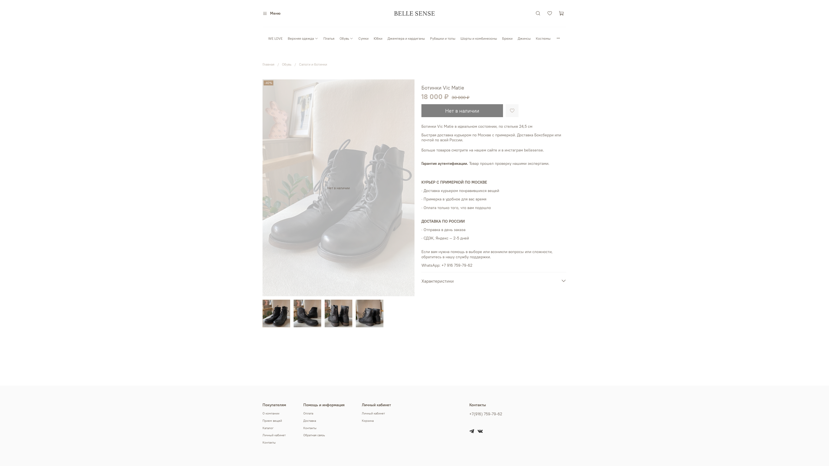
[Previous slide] (269, 188)
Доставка (309, 421)
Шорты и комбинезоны (478, 38)
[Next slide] (407, 188)
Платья (328, 38)
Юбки (378, 38)
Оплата (308, 413)
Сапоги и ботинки (313, 64)
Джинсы (524, 38)
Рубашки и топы (442, 38)
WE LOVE (275, 38)
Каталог (268, 428)
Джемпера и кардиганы (406, 38)
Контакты (269, 442)
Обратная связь (314, 435)
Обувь (344, 38)
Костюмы (543, 38)
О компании (271, 413)
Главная (268, 64)
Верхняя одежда (301, 38)
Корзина (368, 421)
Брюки (507, 38)
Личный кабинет (274, 435)
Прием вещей (272, 421)
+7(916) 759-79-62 (485, 414)
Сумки (363, 38)
